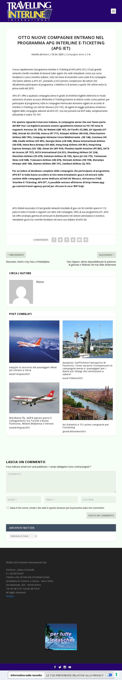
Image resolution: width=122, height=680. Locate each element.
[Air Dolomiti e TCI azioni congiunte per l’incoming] (88, 401)
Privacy (10, 596)
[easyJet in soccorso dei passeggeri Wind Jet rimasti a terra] (34, 341)
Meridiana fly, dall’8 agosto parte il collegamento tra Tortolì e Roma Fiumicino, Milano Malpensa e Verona (31, 420)
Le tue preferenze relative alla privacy (75, 675)
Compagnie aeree (75, 54)
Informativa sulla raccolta (26, 675)
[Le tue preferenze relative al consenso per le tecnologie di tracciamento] (116, 674)
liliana (46, 54)
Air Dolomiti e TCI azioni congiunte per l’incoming (86, 426)
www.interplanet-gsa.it (70, 174)
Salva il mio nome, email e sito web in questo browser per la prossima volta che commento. (57, 507)
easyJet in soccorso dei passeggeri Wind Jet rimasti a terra (33, 369)
